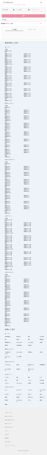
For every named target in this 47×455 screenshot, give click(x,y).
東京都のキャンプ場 (27, 231)
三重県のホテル (7, 188)
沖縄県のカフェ (7, 156)
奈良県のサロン (26, 303)
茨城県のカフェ (7, 116)
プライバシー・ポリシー (10, 445)
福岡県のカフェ (7, 149)
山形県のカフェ (7, 113)
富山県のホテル (26, 179)
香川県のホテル (26, 201)
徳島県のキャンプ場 (8, 257)
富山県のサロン (26, 292)
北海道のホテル (7, 163)
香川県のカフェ (26, 145)
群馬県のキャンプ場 (8, 230)
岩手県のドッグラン (27, 53)
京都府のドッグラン (8, 77)
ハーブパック (18, 394)
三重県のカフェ (7, 132)
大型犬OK (30, 345)
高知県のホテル (26, 202)
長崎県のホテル (7, 207)
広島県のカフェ (26, 140)
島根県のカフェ (26, 139)
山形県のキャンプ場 (8, 225)
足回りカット (42, 397)
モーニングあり (19, 352)
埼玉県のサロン (26, 286)
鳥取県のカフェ (7, 139)
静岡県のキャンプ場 (27, 240)
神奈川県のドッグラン (9, 64)
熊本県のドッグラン (27, 94)
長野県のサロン (26, 295)
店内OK (41, 352)
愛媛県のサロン (7, 315)
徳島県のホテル (7, 201)
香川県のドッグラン (27, 88)
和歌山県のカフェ (8, 136)
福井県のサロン (26, 293)
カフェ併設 (42, 336)
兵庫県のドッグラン (8, 78)
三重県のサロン (7, 300)
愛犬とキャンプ (8, 423)
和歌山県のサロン (8, 305)
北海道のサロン (7, 276)
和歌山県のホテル (8, 192)
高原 (29, 377)
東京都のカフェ (26, 118)
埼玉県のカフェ (26, 117)
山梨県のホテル (7, 182)
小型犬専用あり (19, 345)
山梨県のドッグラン (8, 69)
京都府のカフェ (7, 133)
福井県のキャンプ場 (27, 237)
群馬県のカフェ (7, 117)
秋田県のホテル (26, 168)
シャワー (29, 380)
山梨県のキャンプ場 (8, 238)
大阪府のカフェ (26, 133)
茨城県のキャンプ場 (8, 228)
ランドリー (7, 383)
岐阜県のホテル (7, 184)
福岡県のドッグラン (8, 93)
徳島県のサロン (7, 314)
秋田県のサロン (26, 280)
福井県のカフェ (26, 124)
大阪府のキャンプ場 (27, 246)
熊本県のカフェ (26, 151)
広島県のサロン (26, 309)
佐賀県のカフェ (26, 149)
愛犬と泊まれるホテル (9, 420)
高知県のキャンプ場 (27, 259)
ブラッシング (18, 389)
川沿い (6, 380)
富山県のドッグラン (27, 67)
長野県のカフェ (26, 126)
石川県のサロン (7, 293)
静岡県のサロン (26, 296)
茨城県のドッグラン (8, 59)
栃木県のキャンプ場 (27, 228)
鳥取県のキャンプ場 (8, 252)
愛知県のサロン (7, 298)
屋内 (29, 339)
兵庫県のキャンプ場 (8, 247)
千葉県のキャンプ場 (8, 231)
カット (6, 389)
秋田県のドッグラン (27, 55)
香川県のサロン (26, 314)
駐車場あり (42, 339)
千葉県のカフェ (7, 118)
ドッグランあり (7, 364)
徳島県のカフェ (7, 145)
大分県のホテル (7, 208)
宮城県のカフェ (7, 111)
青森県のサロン (7, 279)
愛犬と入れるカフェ (9, 416)
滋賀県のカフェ (26, 132)
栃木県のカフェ (26, 116)
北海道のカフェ (7, 107)
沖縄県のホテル (7, 213)
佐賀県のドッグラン (27, 93)
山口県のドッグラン (8, 85)
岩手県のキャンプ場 (27, 222)
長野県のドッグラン (27, 69)
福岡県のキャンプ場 (8, 262)
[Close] (5, 19)
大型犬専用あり (7, 336)
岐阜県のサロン (7, 296)
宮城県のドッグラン (8, 55)
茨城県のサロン (7, 284)
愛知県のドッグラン (8, 72)
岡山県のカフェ (7, 140)
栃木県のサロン (26, 284)
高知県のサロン (26, 315)
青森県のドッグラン (8, 53)
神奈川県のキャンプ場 (9, 233)
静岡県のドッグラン (27, 71)
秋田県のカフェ (26, 111)
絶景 (29, 336)
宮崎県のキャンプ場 (27, 265)
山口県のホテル (7, 198)
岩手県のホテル (26, 166)
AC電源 (29, 383)
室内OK (17, 364)
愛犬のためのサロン (9, 427)
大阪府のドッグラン (27, 77)
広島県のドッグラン (27, 84)
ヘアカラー (7, 394)
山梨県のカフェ (7, 126)
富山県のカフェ (26, 123)
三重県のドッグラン (8, 75)
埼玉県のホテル (26, 173)
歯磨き (6, 397)
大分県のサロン (7, 321)
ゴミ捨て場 (42, 380)
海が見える (18, 336)
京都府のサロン (7, 302)
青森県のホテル (7, 166)
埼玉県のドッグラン (27, 61)
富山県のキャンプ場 (27, 235)
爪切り (41, 394)
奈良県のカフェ (26, 135)
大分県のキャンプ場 (8, 265)
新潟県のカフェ (7, 123)
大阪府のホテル (26, 189)
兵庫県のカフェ (7, 135)
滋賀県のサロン (26, 300)
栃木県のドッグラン (27, 59)
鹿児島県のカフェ (8, 153)
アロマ (29, 400)
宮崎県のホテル (26, 208)
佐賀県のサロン (26, 318)
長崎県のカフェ (7, 151)
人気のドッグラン (8, 412)
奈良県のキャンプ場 (27, 247)
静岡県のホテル (26, 184)
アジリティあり (19, 342)
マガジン (7, 431)
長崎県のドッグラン (8, 94)
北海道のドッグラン (8, 51)
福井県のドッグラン (27, 68)
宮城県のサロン (7, 280)
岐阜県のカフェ (7, 127)
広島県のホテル (26, 197)
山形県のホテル (7, 169)
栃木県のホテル (26, 172)
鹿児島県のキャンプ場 (9, 266)
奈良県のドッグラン (27, 78)
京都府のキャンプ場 (8, 246)
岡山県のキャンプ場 (8, 253)
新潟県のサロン (7, 292)
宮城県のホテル (7, 168)
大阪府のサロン (26, 302)
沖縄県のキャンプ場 (8, 269)
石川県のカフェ (7, 124)
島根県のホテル (26, 195)
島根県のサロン (26, 308)
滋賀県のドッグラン (27, 75)
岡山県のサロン (7, 309)
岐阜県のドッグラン (8, 71)
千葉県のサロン (7, 287)
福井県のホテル (26, 181)
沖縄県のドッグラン (8, 100)
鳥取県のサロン (7, 308)
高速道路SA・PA (8, 342)
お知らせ (7, 434)
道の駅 (17, 339)
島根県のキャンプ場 (27, 252)
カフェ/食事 (42, 383)
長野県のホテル (26, 182)
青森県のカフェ (7, 110)
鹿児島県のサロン (8, 322)
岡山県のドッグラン (8, 84)
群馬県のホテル (7, 173)
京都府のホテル (7, 189)
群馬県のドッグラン (8, 61)
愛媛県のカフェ (7, 146)
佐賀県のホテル (26, 205)
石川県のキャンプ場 (8, 237)
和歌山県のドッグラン (9, 80)
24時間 (41, 342)
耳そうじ (29, 394)
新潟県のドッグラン (8, 67)
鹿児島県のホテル (8, 210)
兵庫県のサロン (7, 303)
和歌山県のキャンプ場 (9, 249)
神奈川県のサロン (8, 289)
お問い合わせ (8, 442)
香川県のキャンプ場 (27, 257)
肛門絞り (18, 397)
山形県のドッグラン (8, 56)
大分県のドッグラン (8, 96)
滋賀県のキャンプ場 (27, 244)
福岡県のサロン (7, 318)
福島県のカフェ (26, 113)
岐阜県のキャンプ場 (8, 240)
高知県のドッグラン (27, 90)
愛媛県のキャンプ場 (8, 259)
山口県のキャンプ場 (8, 254)
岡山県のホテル (7, 197)
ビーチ (41, 377)
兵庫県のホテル (7, 191)
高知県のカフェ (26, 146)
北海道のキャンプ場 (8, 219)
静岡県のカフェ (26, 127)
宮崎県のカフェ (26, 152)
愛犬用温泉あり (42, 364)
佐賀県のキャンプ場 (27, 262)
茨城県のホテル (7, 172)
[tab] (14, 29)
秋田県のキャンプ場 (27, 224)
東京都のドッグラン (27, 62)
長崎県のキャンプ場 (8, 263)
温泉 (17, 380)
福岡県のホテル (7, 205)
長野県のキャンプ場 (27, 238)
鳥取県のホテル (7, 195)
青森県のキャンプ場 (8, 222)
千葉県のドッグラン (8, 62)
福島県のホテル (26, 169)
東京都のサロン (26, 287)
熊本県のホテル (26, 207)
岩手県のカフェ (26, 110)
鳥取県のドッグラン (8, 83)
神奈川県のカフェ (8, 120)
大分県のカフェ (7, 152)
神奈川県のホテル (8, 176)
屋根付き (6, 345)
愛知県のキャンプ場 (8, 241)
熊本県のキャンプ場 (27, 263)
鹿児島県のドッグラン (9, 97)
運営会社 (7, 438)
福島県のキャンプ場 (27, 225)
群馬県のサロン (7, 286)
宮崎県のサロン (26, 321)
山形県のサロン (7, 282)
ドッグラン (7, 377)
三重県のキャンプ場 (8, 244)
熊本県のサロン (26, 319)
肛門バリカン (30, 397)
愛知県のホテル (7, 185)
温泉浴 (41, 400)
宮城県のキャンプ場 (8, 224)
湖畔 (17, 377)
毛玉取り (6, 400)
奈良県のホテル (26, 191)
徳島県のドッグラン (8, 88)
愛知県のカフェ (7, 129)
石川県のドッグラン (8, 68)
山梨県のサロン (7, 295)
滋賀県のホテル (26, 188)
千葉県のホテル (7, 175)
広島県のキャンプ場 (27, 253)
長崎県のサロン (7, 319)
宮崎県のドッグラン (27, 96)
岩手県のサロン (26, 279)
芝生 (5, 339)
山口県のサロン (7, 311)
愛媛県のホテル (7, 202)
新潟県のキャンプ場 (8, 235)
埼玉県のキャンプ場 (27, 230)
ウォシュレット (19, 383)
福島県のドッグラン (27, 56)
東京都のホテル (26, 175)
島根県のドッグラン (27, 83)
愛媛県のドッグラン (8, 90)
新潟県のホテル (7, 179)
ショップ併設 (30, 342)
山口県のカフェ (7, 142)
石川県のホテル (7, 181)
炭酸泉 (6, 404)
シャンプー (30, 389)
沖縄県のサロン (7, 325)
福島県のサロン (26, 282)
